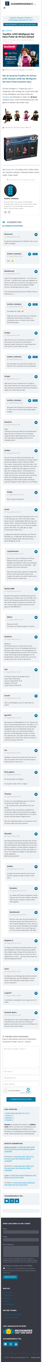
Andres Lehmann (14, 254)
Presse (6, 1301)
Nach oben (36, 1357)
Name (5, 1229)
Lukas (6, 1175)
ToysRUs (5, 97)
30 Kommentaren (7, 42)
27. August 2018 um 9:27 (12, 379)
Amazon (13, 17)
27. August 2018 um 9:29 (12, 424)
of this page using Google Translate (20, 24)
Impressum (8, 1292)
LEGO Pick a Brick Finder (13, 1314)
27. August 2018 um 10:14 (12, 512)
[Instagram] (11, 1201)
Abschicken (10, 1277)
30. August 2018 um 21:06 (12, 971)
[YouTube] (17, 1201)
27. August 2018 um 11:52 (12, 698)
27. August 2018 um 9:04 (15, 256)
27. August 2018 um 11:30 (12, 672)
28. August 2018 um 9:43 (12, 836)
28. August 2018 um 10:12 (15, 869)
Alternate (20, 17)
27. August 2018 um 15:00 (15, 554)
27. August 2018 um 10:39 (12, 591)
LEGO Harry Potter (17, 180)
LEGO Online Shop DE (17, 20)
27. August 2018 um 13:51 (12, 753)
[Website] (5, 212)
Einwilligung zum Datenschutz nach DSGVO (18, 1266)
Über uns (7, 1298)
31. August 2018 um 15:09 (12, 995)
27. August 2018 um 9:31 (15, 359)
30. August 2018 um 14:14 (12, 943)
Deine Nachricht (9, 1244)
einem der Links (12, 170)
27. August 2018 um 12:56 (15, 494)
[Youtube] (9, 212)
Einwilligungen (9, 1304)
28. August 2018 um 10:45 (18, 890)
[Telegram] (6, 1201)
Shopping (8, 31)
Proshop (27, 17)
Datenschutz (8, 1295)
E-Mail (5, 1236)
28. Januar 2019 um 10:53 (12, 1015)
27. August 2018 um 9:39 (12, 453)
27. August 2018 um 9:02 (12, 273)
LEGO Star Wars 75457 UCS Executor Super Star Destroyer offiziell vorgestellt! (19, 1149)
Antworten (36, 234)
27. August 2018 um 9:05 (15, 306)
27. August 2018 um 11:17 (12, 639)
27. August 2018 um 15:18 (12, 774)
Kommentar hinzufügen (13, 226)
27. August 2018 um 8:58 (12, 237)
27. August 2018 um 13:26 (12, 718)
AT (27, 20)
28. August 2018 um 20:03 (18, 914)
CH (30, 20)
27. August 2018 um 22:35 (12, 796)
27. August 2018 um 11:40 (15, 619)
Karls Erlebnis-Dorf (10, 1317)
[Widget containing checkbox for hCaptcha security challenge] (17, 1090)
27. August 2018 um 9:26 (12, 335)
